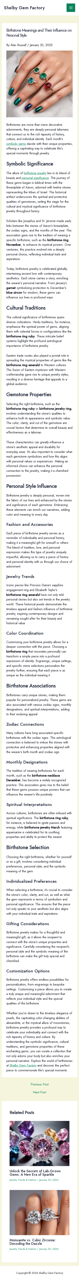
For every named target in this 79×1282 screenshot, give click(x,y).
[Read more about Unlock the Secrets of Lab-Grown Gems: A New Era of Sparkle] (39, 1143)
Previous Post (40, 1084)
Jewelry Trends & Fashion (23, 1180)
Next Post (39, 1092)
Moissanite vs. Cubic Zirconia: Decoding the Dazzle (33, 1241)
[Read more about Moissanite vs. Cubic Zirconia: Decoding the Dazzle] (39, 1212)
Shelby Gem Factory (24, 7)
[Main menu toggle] (71, 7)
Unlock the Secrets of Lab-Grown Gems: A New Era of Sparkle (35, 1172)
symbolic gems (16, 143)
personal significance (35, 178)
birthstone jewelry (35, 173)
